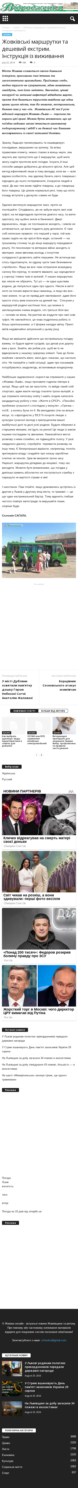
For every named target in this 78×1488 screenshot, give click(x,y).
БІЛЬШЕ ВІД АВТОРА (53, 710)
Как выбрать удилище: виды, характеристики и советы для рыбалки (12, 741)
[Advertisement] (39, 626)
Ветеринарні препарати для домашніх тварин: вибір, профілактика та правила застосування (64, 742)
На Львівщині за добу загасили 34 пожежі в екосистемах (36, 1058)
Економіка (8, 1455)
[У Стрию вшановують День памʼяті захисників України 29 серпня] (12, 1388)
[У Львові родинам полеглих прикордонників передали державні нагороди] (12, 1368)
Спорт (5, 1472)
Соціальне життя (12, 1466)
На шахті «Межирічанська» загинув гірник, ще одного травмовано (34, 1077)
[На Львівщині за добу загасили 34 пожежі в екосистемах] (12, 1408)
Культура (7, 1461)
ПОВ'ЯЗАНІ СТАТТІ (24, 710)
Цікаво (7, 34)
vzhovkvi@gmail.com (53, 1340)
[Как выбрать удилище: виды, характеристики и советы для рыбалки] (13, 725)
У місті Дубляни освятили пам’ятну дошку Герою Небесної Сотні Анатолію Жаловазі (17, 689)
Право (5, 1437)
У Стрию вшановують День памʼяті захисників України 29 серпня (36, 1049)
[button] (71, 19)
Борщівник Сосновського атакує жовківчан (59, 685)
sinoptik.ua (35, 1211)
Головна (6, 27)
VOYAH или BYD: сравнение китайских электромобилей (37, 740)
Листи (5, 1449)
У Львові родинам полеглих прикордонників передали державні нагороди (34, 1038)
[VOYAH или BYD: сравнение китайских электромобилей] (39, 725)
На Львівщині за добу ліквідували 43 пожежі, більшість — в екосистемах (38, 1066)
